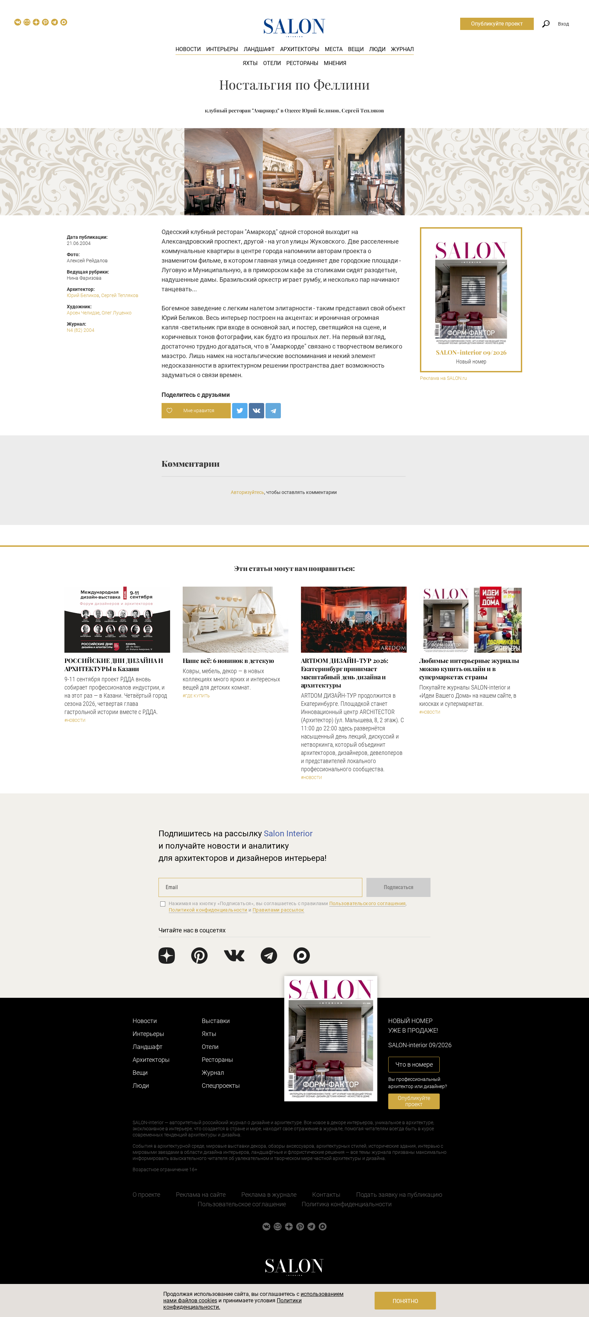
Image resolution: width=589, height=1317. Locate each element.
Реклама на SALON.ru (443, 378)
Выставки (216, 1020)
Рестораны (302, 63)
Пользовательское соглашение (242, 1204)
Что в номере (414, 1064)
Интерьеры (222, 49)
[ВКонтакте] (256, 410)
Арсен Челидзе (83, 312)
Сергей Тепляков (119, 295)
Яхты (250, 63)
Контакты (326, 1194)
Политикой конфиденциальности (208, 910)
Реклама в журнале (269, 1194)
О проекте (146, 1194)
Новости (188, 49)
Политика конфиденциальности (347, 1204)
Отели (272, 63)
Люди (377, 49)
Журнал (402, 49)
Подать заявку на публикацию (399, 1194)
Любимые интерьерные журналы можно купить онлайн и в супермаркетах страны (469, 668)
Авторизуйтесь (247, 492)
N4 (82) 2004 (80, 330)
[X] (239, 410)
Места (334, 49)
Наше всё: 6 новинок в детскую (228, 660)
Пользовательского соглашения (367, 903)
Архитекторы (299, 49)
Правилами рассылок (278, 910)
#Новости (75, 720)
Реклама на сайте (201, 1194)
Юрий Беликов (83, 295)
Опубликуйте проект (497, 23)
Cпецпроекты (221, 1085)
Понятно (405, 1301)
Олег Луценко (117, 312)
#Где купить (196, 696)
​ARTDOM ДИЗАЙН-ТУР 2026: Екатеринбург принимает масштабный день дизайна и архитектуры (344, 672)
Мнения (335, 63)
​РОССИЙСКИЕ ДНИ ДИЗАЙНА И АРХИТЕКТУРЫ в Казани (114, 664)
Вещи (356, 49)
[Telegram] (273, 410)
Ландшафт (259, 49)
